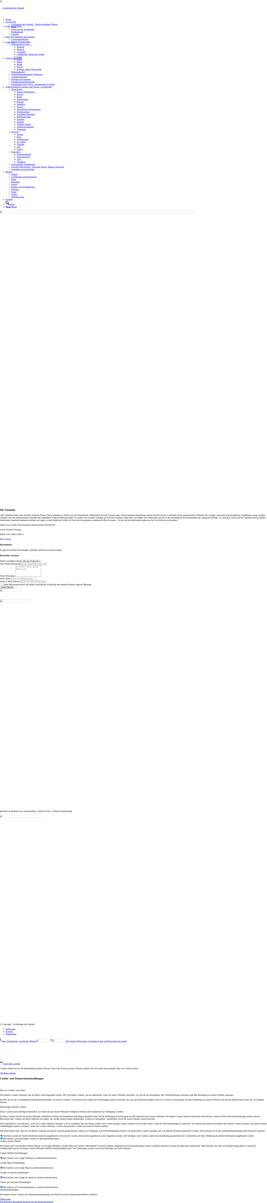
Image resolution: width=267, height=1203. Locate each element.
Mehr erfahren (9, 1073)
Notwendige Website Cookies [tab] (13, 1107)
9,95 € (8, 539)
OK (1, 1073)
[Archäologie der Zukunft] (12, 8)
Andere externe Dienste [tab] (10, 1141)
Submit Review (7, 587)
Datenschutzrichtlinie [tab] (9, 1190)
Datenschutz (5, 1199)
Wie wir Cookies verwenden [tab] (12, 1090)
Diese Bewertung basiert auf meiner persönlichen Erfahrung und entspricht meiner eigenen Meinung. (47, 584)
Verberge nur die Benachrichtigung (38, 1201)
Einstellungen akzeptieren (11, 1201)
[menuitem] (136, 19)
